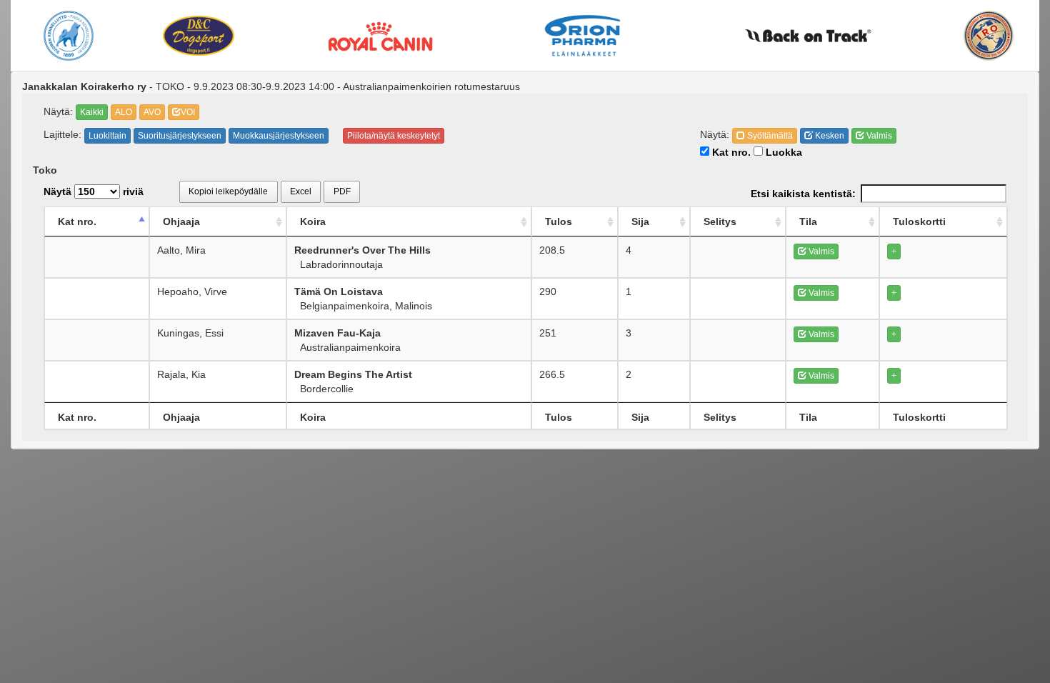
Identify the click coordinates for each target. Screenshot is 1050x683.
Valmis (878, 136)
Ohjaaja (181, 221)
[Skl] (68, 35)
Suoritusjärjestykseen (179, 136)
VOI (188, 112)
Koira (313, 221)
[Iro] (988, 36)
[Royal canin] (380, 35)
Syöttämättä (769, 136)
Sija (640, 221)
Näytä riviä (94, 191)
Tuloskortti (919, 221)
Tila (808, 221)
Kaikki (92, 112)
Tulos (558, 221)
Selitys (720, 221)
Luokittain (107, 136)
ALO (123, 112)
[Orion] (583, 35)
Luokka (782, 152)
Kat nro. (730, 152)
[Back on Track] (808, 35)
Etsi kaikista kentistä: (803, 193)
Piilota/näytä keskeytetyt (393, 136)
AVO (152, 112)
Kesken (828, 136)
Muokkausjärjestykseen (278, 136)
